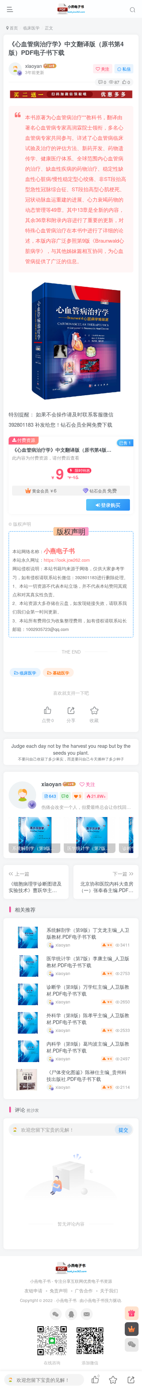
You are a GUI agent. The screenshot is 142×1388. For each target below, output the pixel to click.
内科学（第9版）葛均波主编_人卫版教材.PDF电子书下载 (88, 1047)
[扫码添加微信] (132, 1345)
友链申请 (33, 1290)
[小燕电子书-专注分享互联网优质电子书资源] (71, 1267)
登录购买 (110, 504)
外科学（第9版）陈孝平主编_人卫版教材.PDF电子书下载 (88, 1018)
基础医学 (61, 672)
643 (52, 796)
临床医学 (31, 28)
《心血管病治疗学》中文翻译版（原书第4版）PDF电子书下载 (66, 48)
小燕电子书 (66, 1300)
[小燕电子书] (132, 1313)
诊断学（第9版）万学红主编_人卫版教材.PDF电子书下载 (88, 990)
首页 (13, 28)
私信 (126, 69)
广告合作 (84, 1290)
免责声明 (59, 1290)
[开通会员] (132, 1329)
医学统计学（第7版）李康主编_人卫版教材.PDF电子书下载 (88, 962)
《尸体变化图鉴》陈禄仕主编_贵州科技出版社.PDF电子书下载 (86, 1075)
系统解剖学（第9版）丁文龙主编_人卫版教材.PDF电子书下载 (88, 933)
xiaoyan (33, 65)
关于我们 (109, 1290)
